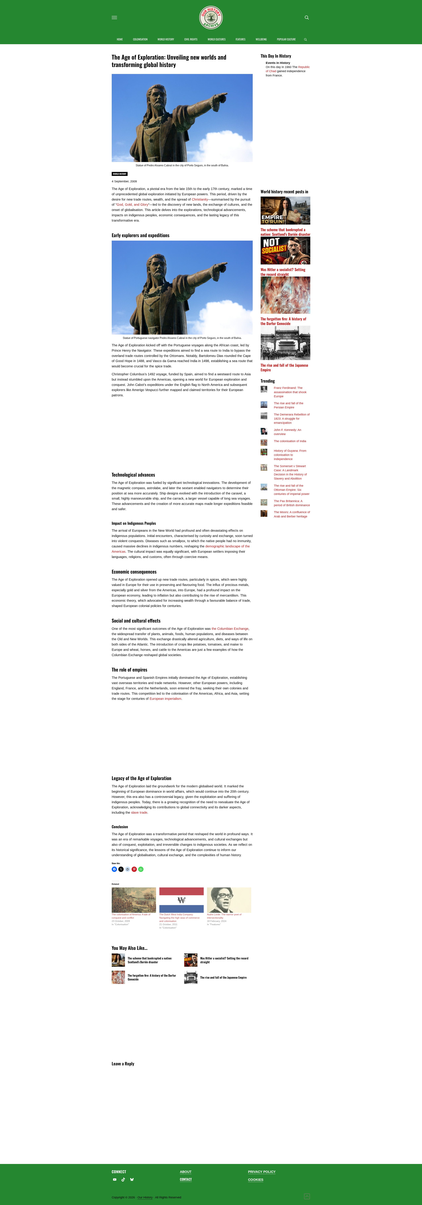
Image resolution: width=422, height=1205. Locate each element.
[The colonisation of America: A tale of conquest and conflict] (134, 900)
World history (119, 173)
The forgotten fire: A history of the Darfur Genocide (152, 977)
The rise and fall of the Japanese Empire (223, 977)
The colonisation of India (290, 441)
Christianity (200, 199)
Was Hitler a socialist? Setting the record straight (224, 960)
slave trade (139, 812)
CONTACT (186, 1179)
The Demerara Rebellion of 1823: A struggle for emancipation (292, 418)
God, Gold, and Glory (132, 204)
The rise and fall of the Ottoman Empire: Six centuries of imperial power (291, 490)
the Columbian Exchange (230, 628)
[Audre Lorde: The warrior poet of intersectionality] (229, 900)
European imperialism (165, 698)
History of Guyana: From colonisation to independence (290, 455)
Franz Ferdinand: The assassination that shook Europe (290, 392)
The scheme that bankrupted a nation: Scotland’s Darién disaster (150, 960)
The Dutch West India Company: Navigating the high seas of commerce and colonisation (179, 917)
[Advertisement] (182, 434)
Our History (145, 1197)
